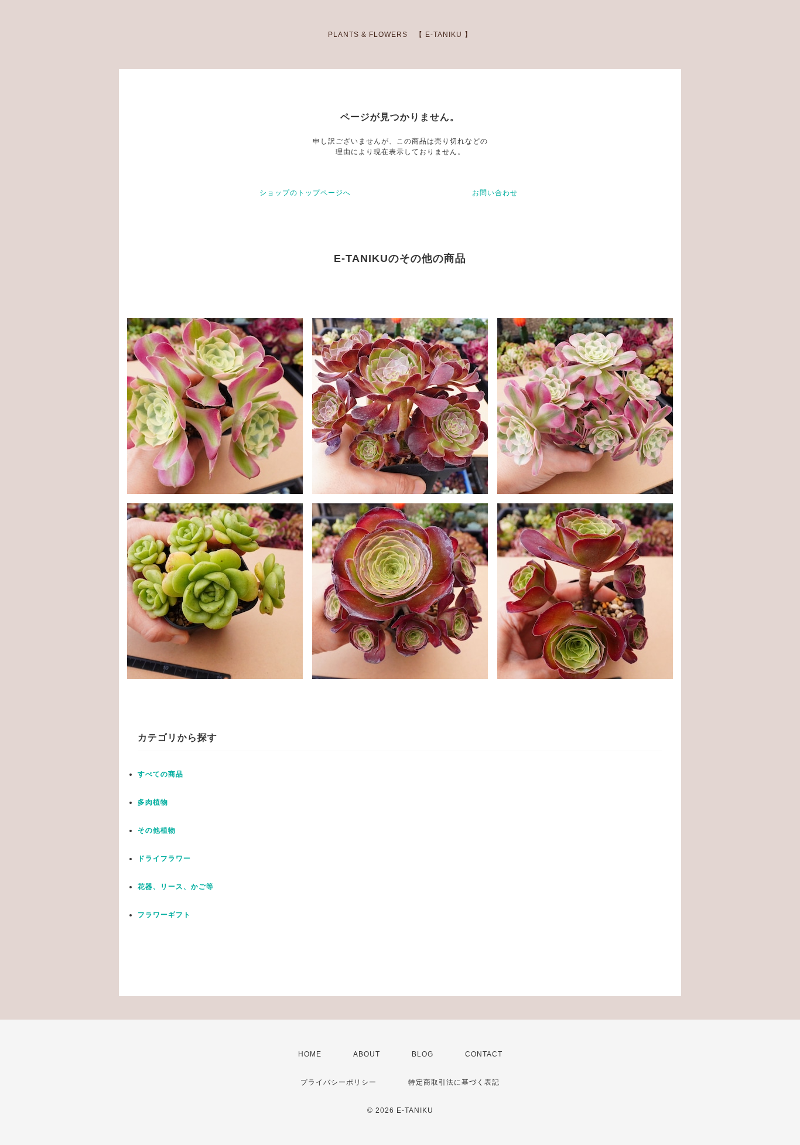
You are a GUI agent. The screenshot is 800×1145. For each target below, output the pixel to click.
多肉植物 (153, 802)
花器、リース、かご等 (176, 886)
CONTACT (483, 1054)
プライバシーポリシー (338, 1082)
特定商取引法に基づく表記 (454, 1082)
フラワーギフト (164, 915)
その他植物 (157, 830)
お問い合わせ (495, 193)
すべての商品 (160, 774)
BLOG (422, 1054)
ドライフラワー (164, 858)
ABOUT (366, 1054)
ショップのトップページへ (305, 193)
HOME (310, 1054)
